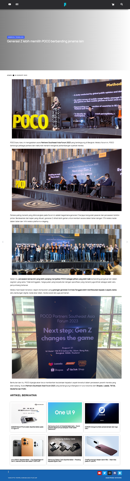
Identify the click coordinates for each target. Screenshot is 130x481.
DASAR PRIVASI (110, 478)
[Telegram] (120, 473)
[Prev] (33, 242)
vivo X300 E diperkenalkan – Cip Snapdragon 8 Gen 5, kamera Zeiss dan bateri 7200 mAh (27, 460)
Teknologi (19, 37)
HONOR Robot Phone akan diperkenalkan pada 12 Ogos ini (27, 427)
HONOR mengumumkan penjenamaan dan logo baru (101, 427)
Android (11, 37)
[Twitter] (105, 473)
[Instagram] (110, 473)
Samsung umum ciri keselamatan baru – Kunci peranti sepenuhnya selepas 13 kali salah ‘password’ (64, 427)
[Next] (96, 242)
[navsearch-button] (122, 5)
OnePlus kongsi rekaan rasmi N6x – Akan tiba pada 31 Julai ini (100, 460)
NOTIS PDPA (118, 478)
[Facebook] (115, 473)
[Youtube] (100, 473)
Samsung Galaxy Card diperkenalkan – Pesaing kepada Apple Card (64, 460)
